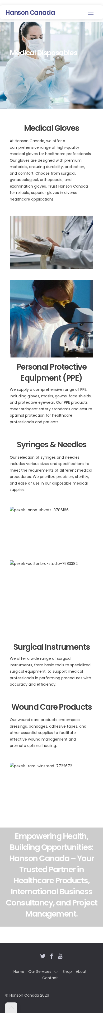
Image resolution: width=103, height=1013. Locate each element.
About (81, 971)
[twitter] (42, 955)
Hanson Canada (24, 995)
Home (18, 971)
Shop (67, 971)
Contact (50, 978)
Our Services (39, 971)
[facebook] (51, 955)
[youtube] (60, 955)
